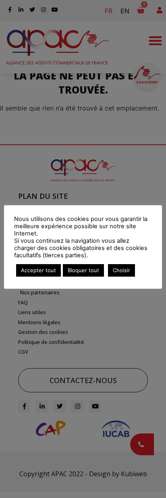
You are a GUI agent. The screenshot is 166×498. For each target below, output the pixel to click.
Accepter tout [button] (38, 270)
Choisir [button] (121, 270)
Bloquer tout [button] (83, 270)
